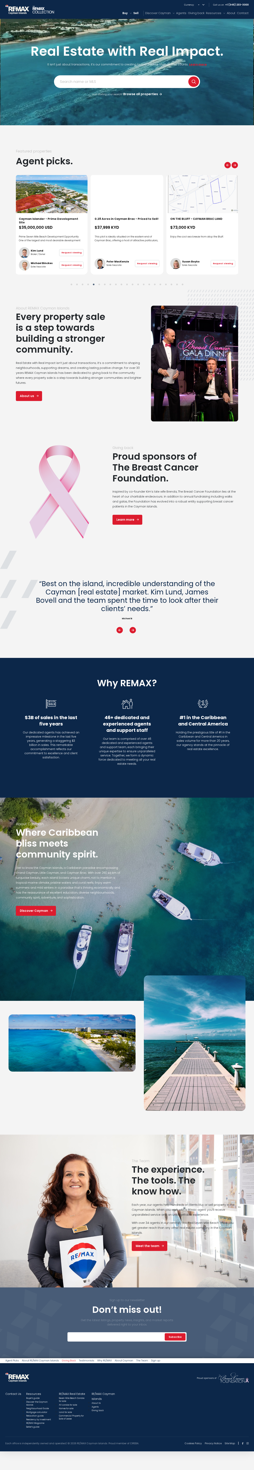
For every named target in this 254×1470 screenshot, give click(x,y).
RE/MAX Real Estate (72, 1394)
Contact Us (13, 1394)
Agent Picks (12, 1360)
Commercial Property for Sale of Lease (71, 1417)
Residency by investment (38, 1419)
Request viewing (72, 263)
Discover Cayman (158, 13)
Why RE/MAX (104, 1360)
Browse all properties (125, 94)
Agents (181, 13)
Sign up (155, 1360)
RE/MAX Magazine (35, 1423)
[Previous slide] (227, 165)
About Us (96, 1403)
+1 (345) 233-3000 (237, 4)
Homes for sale (66, 1408)
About (231, 13)
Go (193, 81)
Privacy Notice (213, 1443)
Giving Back (69, 1360)
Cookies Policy (193, 1443)
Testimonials (86, 1360)
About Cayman (124, 1360)
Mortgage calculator (36, 1412)
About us (27, 396)
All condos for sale (68, 1404)
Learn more (125, 520)
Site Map (230, 1443)
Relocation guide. (35, 1415)
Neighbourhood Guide (37, 1408)
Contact (243, 13)
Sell (136, 13)
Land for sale (65, 1412)
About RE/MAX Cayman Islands (40, 1360)
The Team (142, 1360)
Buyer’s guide (32, 1398)
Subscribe (175, 1337)
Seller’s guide (32, 1426)
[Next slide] (234, 165)
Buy (125, 13)
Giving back (196, 13)
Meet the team (147, 1246)
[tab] (71, 284)
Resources (213, 13)
